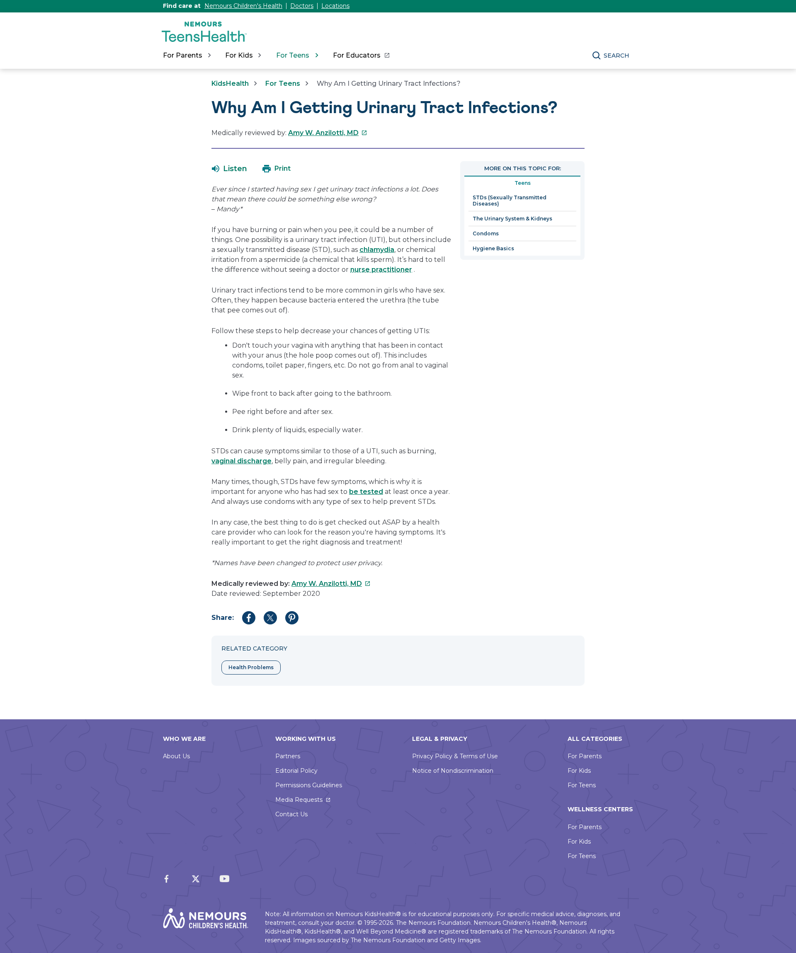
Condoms (486, 233)
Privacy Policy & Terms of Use (455, 756)
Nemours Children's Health (243, 6)
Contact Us (291, 814)
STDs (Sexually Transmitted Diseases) (509, 200)
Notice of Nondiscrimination (452, 770)
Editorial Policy (296, 770)
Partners (287, 756)
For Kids (579, 770)
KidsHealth (230, 83)
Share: (222, 618)
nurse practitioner (381, 269)
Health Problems (251, 667)
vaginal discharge (241, 461)
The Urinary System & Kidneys (512, 218)
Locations (335, 6)
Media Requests (299, 799)
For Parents (585, 756)
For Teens (282, 83)
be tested (366, 492)
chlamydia (376, 250)
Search (616, 55)
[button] (229, 169)
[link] (360, 55)
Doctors (301, 6)
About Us (176, 756)
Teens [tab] (522, 183)
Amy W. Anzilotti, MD (327, 133)
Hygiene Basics (493, 248)
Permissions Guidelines (308, 785)
